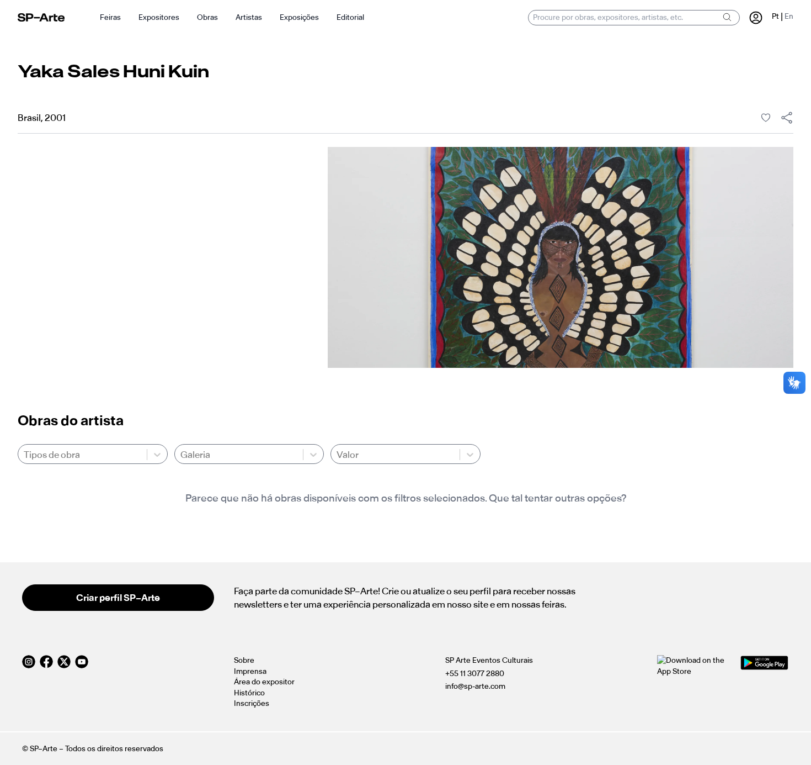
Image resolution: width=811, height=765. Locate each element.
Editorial (350, 17)
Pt (775, 16)
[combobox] (24, 454)
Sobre (244, 660)
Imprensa (250, 671)
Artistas (249, 17)
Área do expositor (264, 682)
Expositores (158, 17)
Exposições (299, 17)
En (789, 16)
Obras (207, 17)
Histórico (249, 693)
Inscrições (251, 703)
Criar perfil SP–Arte (118, 597)
